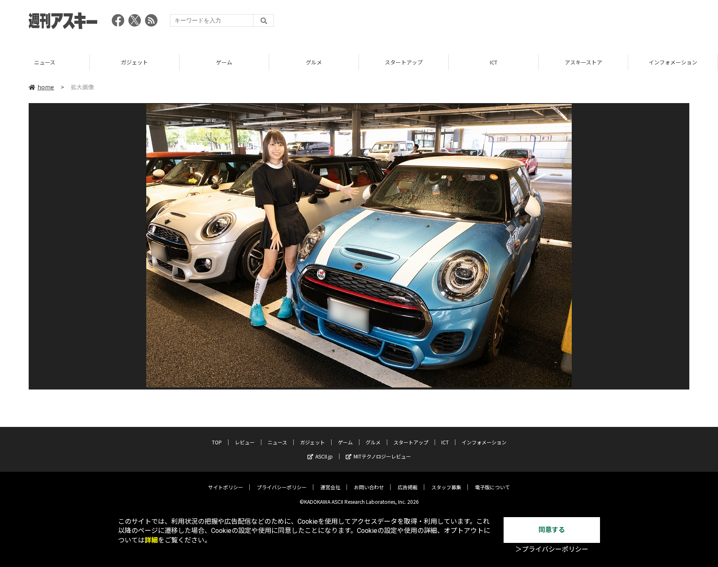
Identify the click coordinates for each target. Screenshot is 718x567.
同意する (551, 530)
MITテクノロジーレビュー (382, 456)
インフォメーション (673, 62)
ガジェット (134, 62)
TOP (217, 442)
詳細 (151, 540)
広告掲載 (408, 487)
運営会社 (330, 487)
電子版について (492, 487)
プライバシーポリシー (282, 487)
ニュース (44, 62)
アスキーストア (583, 62)
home (45, 87)
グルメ (314, 62)
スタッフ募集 (446, 487)
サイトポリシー (225, 487)
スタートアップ (404, 62)
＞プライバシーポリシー (551, 549)
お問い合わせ (369, 487)
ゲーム (224, 62)
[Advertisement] (538, 23)
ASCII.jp (324, 456)
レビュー (245, 442)
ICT (493, 62)
